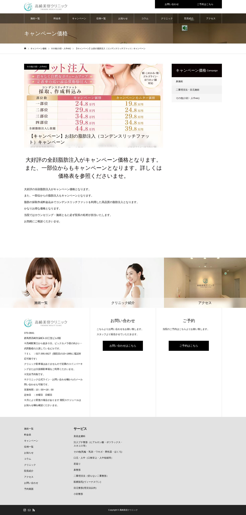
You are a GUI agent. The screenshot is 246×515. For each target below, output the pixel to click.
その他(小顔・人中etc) (37, 66)
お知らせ (123, 18)
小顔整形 (78, 494)
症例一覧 (101, 18)
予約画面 (28, 489)
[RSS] (33, 510)
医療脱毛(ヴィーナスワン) (87, 482)
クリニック (167, 18)
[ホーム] (25, 48)
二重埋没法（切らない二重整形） (91, 475)
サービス (80, 428)
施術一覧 (35, 18)
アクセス (211, 18)
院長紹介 (189, 18)
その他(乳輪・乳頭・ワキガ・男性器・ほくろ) (98, 451)
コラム (144, 18)
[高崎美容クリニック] (45, 7)
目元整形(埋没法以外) (85, 488)
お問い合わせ (172, 4)
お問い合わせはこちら (122, 345)
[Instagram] (24, 510)
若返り (77, 463)
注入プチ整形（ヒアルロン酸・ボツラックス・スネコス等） (98, 444)
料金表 (57, 18)
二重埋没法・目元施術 (187, 89)
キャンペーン (79, 18)
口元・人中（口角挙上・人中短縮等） (93, 457)
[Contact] (29, 510)
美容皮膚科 (79, 436)
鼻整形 (77, 469)
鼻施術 (179, 81)
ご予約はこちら (205, 4)
